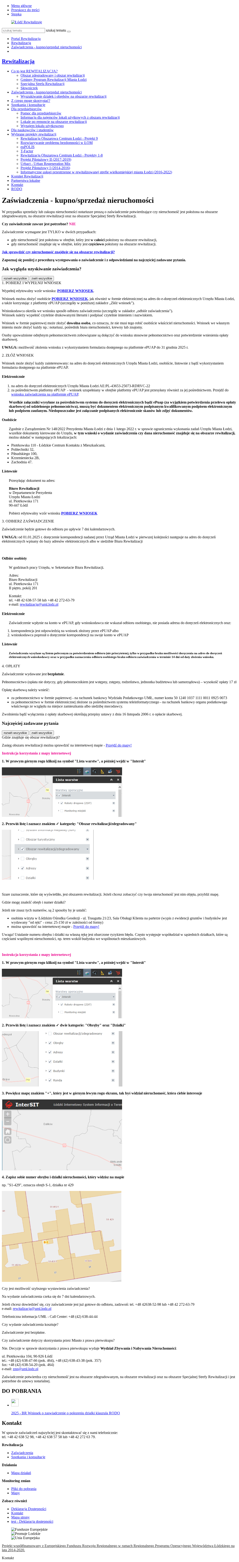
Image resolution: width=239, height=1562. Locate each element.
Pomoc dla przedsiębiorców (41, 113)
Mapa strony (20, 1517)
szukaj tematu (56, 30)
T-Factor (27, 151)
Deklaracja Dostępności (28, 1509)
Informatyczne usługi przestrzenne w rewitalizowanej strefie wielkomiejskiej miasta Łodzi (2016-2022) (96, 172)
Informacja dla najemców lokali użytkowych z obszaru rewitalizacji (70, 117)
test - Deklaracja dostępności (32, 1521)
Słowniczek (29, 88)
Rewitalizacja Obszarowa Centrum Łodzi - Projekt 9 (59, 138)
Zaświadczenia (22, 1453)
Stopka (16, 14)
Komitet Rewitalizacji (27, 176)
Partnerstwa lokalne (25, 180)
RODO (16, 189)
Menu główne (21, 6)
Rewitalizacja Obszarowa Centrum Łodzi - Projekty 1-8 (62, 155)
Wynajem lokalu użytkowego (42, 126)
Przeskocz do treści (25, 10)
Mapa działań (21, 1473)
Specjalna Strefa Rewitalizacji (42, 84)
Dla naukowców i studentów (32, 130)
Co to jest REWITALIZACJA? (34, 71)
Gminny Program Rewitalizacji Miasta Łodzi (54, 80)
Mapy (15, 1493)
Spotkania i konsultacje (28, 105)
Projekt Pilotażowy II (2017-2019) (46, 159)
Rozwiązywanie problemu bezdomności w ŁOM (57, 143)
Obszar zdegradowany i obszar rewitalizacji (53, 75)
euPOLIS (28, 147)
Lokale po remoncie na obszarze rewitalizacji (54, 122)
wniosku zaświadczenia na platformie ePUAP (44, 394)
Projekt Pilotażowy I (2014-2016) (45, 168)
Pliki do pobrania (23, 1489)
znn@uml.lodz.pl (25, 1369)
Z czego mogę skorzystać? (30, 101)
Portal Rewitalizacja (26, 39)
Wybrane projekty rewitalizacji (33, 134)
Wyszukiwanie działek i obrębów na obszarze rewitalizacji (63, 96)
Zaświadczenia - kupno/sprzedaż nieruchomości (46, 47)
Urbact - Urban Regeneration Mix (45, 164)
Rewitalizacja (21, 43)
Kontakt (17, 185)
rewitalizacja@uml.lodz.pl (39, 604)
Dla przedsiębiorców (26, 109)
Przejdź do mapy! (119, 745)
